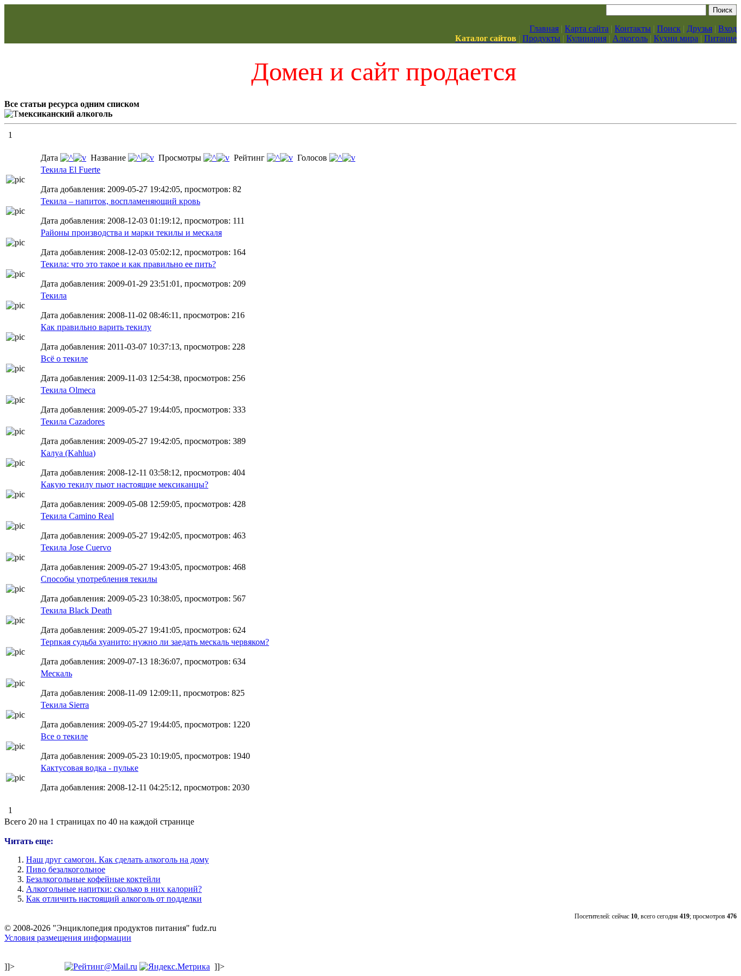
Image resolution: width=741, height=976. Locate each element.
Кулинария (586, 38)
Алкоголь (630, 38)
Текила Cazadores (73, 421)
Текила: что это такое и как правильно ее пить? (128, 264)
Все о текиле (64, 736)
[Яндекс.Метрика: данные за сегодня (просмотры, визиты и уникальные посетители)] (174, 967)
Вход (727, 28)
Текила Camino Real (77, 516)
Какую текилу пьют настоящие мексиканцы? (124, 484)
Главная (544, 28)
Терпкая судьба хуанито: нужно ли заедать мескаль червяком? (155, 642)
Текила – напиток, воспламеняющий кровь (120, 201)
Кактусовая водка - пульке (89, 767)
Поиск (669, 28)
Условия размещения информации (67, 937)
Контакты (633, 28)
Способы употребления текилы (99, 579)
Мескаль (56, 673)
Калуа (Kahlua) (68, 453)
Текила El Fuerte (70, 169)
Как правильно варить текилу (96, 327)
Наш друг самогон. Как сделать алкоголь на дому (117, 859)
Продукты (541, 38)
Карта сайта (587, 28)
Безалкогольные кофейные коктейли (93, 879)
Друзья (699, 28)
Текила (54, 295)
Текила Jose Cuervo (76, 547)
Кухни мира (676, 38)
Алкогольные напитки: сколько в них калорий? (114, 888)
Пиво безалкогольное (65, 869)
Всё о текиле (64, 358)
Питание (720, 38)
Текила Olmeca (68, 390)
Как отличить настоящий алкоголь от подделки (114, 898)
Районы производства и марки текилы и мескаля (131, 232)
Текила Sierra (65, 704)
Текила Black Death (76, 610)
